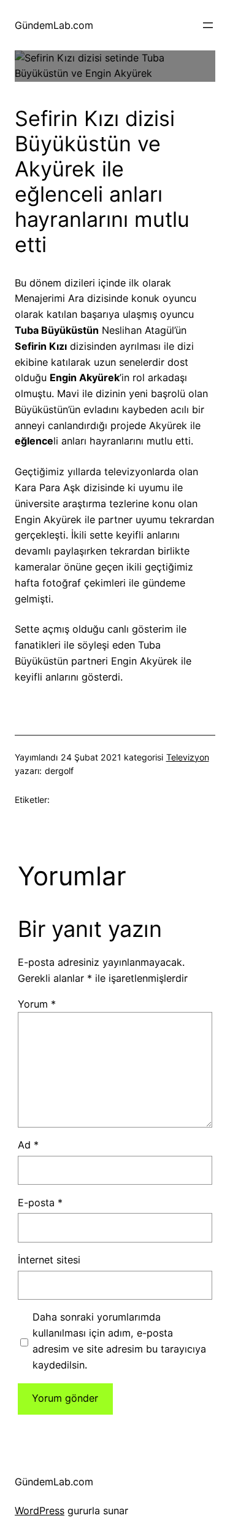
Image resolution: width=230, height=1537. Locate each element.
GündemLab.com (54, 25)
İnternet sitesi (49, 1260)
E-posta (40, 1202)
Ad (28, 1145)
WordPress (39, 1510)
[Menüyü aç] (208, 25)
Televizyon (187, 757)
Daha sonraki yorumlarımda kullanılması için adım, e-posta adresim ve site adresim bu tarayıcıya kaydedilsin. (119, 1340)
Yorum (37, 1004)
